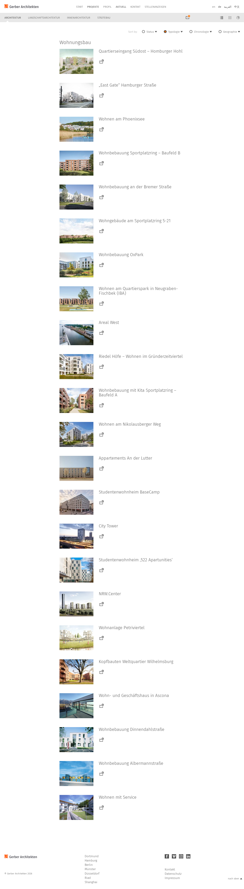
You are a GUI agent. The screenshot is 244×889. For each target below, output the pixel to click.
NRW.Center (110, 593)
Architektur (12, 17)
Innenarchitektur (78, 17)
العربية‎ (227, 6)
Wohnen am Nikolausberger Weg (130, 424)
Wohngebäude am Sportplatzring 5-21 (135, 220)
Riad (88, 878)
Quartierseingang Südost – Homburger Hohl (141, 51)
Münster (90, 869)
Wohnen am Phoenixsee (122, 119)
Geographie (230, 31)
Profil (107, 6)
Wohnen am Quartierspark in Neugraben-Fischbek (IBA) (138, 291)
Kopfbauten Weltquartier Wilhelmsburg (136, 661)
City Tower (108, 525)
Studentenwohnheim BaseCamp (129, 492)
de (219, 6)
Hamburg (91, 860)
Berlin (89, 865)
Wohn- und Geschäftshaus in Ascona (134, 695)
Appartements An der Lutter (125, 458)
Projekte (93, 6)
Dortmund (92, 856)
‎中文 (237, 6)
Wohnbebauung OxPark (121, 254)
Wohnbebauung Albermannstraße (131, 763)
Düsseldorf (92, 873)
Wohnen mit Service (117, 797)
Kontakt (135, 6)
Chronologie (201, 31)
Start (79, 6)
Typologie (174, 31)
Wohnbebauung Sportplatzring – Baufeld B (139, 152)
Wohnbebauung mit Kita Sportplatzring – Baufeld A (137, 392)
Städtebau (103, 17)
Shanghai (91, 882)
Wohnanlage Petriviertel (122, 627)
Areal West (109, 322)
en (213, 6)
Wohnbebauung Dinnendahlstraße (131, 729)
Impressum (172, 878)
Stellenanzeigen (155, 6)
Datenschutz (173, 874)
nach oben (233, 878)
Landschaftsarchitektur (44, 17)
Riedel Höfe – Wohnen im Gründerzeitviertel (141, 356)
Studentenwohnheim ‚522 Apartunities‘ (136, 559)
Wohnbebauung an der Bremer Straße (135, 186)
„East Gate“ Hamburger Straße (127, 85)
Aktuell (121, 6)
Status (150, 31)
